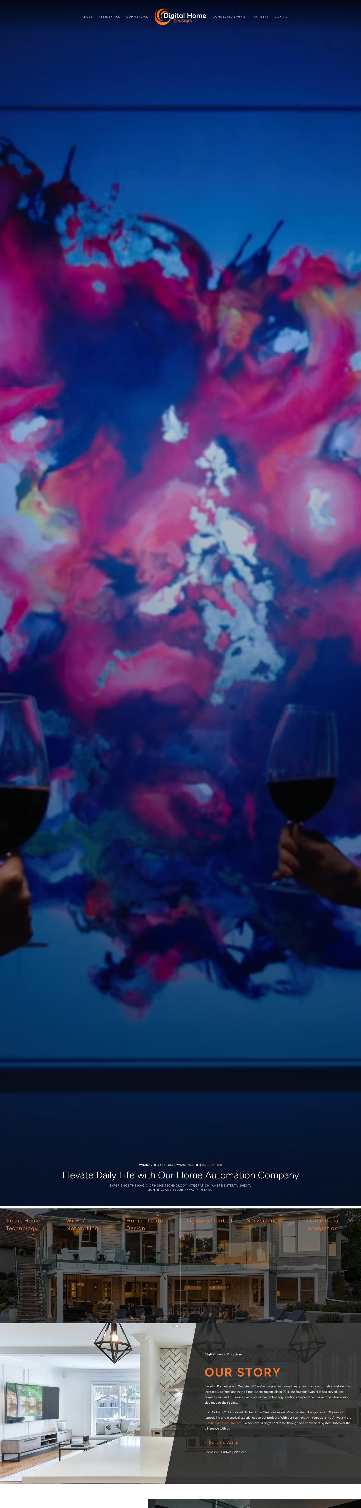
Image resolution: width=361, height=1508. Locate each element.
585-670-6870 (213, 1164)
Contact (282, 16)
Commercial (137, 16)
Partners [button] (260, 16)
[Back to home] (180, 16)
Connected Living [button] (229, 16)
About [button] (87, 16)
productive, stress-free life (223, 1423)
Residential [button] (109, 16)
